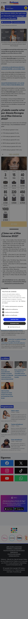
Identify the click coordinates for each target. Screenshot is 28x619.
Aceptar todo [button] (14, 319)
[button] (14, 327)
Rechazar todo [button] (14, 323)
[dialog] (14, 309)
